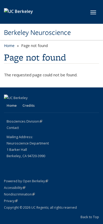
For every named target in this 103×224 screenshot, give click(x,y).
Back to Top (90, 216)
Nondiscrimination (19, 194)
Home (9, 45)
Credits (28, 105)
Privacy (11, 201)
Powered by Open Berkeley (26, 181)
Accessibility (14, 187)
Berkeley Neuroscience (37, 32)
